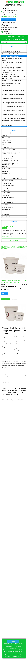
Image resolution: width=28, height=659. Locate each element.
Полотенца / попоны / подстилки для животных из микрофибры (13, 103)
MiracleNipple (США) (7, 188)
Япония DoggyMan (6, 216)
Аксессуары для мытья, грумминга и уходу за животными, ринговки (13, 107)
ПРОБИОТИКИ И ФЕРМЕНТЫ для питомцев (13, 88)
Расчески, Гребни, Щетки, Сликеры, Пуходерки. (13, 118)
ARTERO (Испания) (6, 140)
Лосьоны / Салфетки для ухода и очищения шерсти (12, 59)
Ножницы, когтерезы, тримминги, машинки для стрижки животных (14, 114)
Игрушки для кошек (7, 125)
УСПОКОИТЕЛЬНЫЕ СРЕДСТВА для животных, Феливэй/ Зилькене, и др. (13, 95)
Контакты (21, 39)
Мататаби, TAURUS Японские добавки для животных (12, 99)
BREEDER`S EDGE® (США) (8, 149)
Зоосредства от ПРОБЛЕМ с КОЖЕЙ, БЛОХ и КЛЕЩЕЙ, (13, 91)
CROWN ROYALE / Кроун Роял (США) (11, 160)
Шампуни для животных (8, 49)
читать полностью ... (7, 236)
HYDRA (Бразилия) (6, 183)
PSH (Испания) (5, 195)
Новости (15, 39)
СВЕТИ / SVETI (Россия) (8, 207)
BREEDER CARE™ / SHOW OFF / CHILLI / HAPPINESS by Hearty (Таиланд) (11, 152)
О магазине (11, 36)
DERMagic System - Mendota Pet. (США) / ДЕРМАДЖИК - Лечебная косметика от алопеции (12, 165)
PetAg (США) (5, 190)
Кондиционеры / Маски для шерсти (11, 51)
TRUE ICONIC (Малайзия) (8, 197)
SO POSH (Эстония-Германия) (9, 204)
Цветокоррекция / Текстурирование (11, 65)
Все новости (14, 240)
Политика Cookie (17, 656)
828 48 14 (8, 12)
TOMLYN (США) (6, 212)
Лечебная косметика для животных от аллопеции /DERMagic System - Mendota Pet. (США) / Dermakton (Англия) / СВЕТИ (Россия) (13, 69)
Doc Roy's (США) (6, 168)
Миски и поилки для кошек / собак (10, 123)
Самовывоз (8, 39)
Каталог (3, 246)
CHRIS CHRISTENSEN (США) (8, 156)
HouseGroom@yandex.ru (9, 16)
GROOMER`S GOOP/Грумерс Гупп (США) (12, 178)
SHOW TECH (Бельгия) (7, 202)
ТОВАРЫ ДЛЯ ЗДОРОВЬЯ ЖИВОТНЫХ (11, 83)
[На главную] (14, 4)
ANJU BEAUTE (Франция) (8, 137)
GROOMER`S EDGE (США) (8, 180)
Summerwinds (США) (7, 200)
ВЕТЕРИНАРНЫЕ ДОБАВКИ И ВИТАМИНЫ (12, 80)
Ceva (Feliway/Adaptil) (7, 158)
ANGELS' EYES (5, 135)
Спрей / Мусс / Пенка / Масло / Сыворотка (12, 53)
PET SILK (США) (6, 192)
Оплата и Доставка (21, 36)
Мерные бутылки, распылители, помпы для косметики (13, 110)
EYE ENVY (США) (6, 173)
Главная (5, 36)
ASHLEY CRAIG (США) (7, 142)
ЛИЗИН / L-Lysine (6, 85)
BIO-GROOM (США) (7, 147)
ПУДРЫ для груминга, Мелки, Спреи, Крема (12, 56)
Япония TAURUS (6, 214)
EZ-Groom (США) (6, 176)
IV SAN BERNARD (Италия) (8, 185)
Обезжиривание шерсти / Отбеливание (12, 62)
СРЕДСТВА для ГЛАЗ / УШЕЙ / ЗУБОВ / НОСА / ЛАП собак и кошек (13, 77)
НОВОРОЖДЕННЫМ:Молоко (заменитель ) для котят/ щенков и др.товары (13, 73)
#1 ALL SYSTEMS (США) (7, 133)
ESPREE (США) (5, 171)
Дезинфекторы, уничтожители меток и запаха (13, 120)
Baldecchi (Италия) (6, 145)
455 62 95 (8, 8)
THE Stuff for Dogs (6, 209)
